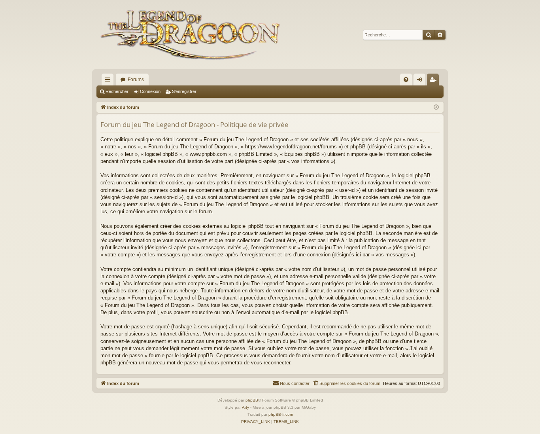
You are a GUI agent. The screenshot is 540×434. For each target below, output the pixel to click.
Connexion (150, 91)
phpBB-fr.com (280, 414)
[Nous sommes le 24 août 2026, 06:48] (436, 107)
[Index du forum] (192, 34)
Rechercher (117, 91)
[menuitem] (406, 79)
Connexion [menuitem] (421, 81)
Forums (136, 79)
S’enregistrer (184, 91)
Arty (245, 407)
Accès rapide (109, 81)
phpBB (251, 400)
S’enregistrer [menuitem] (434, 81)
